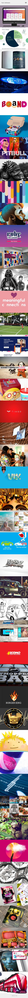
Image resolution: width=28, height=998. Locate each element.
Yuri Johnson (5, 3)
